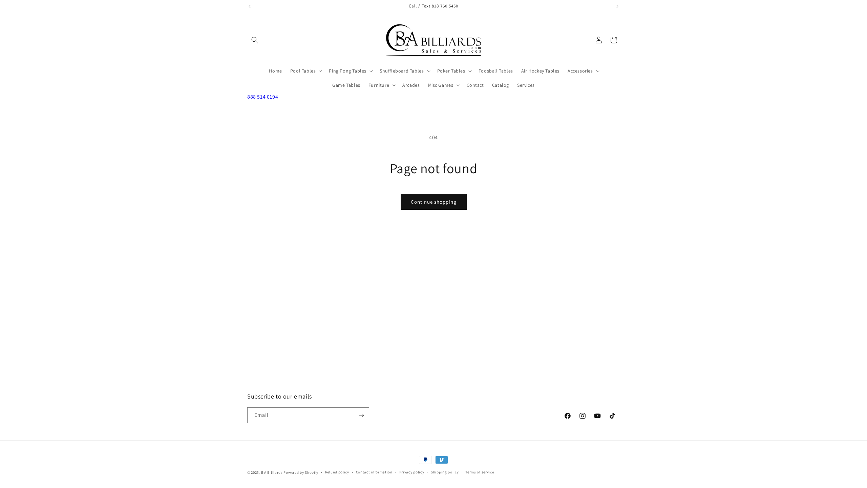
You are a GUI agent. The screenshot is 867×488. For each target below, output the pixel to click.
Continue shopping (434, 202)
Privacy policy (411, 472)
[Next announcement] (617, 6)
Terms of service (479, 472)
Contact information (374, 472)
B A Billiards (272, 472)
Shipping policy (445, 472)
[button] (254, 40)
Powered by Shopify (300, 472)
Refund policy (337, 472)
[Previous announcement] (249, 6)
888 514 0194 (262, 96)
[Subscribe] (361, 415)
